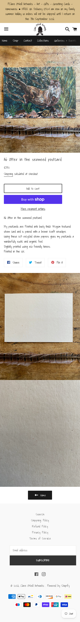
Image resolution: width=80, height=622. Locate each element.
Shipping (8, 173)
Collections (43, 40)
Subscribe (43, 560)
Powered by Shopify (58, 585)
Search (40, 514)
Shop (15, 40)
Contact (28, 40)
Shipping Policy (40, 520)
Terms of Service (40, 538)
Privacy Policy (40, 532)
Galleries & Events (65, 40)
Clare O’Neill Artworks (33, 585)
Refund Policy (40, 526)
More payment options (33, 208)
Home (5, 40)
